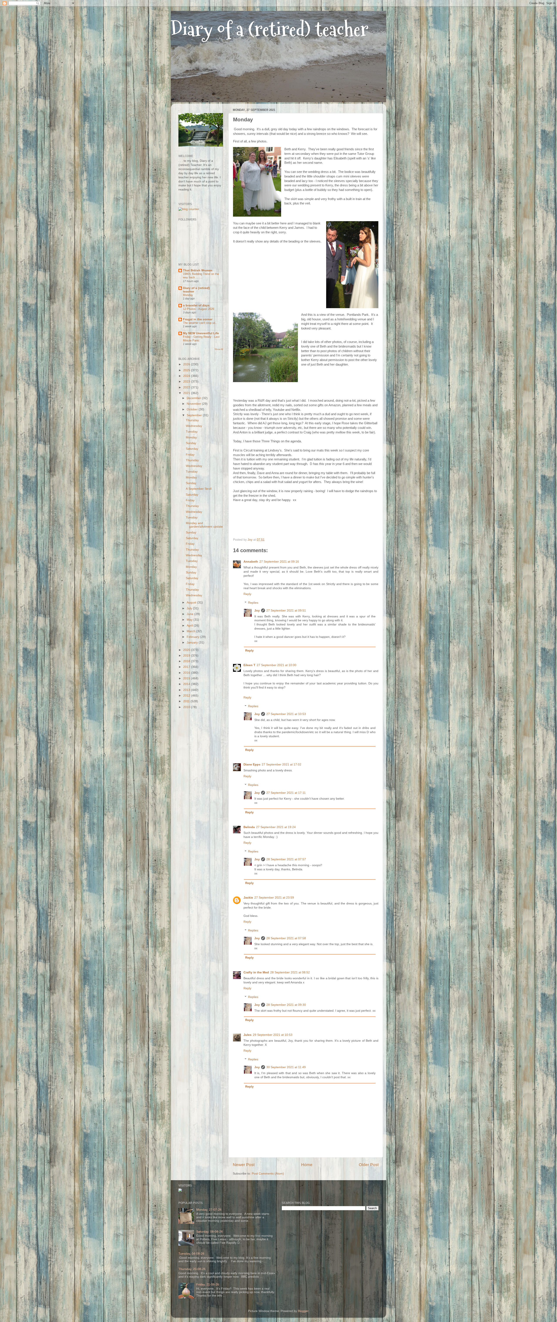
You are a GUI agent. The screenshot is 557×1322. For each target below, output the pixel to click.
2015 (187, 678)
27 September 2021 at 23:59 (274, 897)
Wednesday (194, 426)
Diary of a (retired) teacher (270, 29)
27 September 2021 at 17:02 (281, 764)
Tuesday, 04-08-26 (191, 1253)
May (190, 619)
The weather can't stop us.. (200, 322)
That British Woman (197, 270)
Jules (247, 1034)
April (190, 625)
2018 (187, 661)
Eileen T (249, 665)
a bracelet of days (196, 305)
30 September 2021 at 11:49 (286, 1067)
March (191, 631)
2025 (187, 370)
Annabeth (250, 561)
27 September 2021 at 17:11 (286, 792)
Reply (247, 594)
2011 (187, 701)
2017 (187, 667)
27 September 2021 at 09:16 (279, 561)
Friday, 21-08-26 (207, 1284)
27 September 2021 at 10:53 (286, 714)
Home (306, 1164)
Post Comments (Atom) (268, 1173)
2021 (187, 393)
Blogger (303, 1311)
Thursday (192, 420)
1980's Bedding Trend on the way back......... (201, 275)
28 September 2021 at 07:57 (286, 859)
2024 (187, 376)
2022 (187, 387)
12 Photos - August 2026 (198, 309)
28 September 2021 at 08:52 (290, 972)
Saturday (192, 448)
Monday (188, 295)
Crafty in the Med (256, 972)
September (195, 415)
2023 (187, 381)
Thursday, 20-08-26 (192, 1269)
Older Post (369, 1164)
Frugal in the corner (197, 319)
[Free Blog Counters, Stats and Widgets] (180, 1191)
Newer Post (244, 1164)
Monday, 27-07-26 (208, 1209)
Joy (257, 610)
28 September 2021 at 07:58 (286, 938)
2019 (187, 655)
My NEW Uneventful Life (201, 333)
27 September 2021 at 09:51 (286, 610)
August (192, 602)
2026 (187, 364)
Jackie (248, 897)
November (194, 403)
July (190, 608)
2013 (187, 690)
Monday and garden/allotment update (204, 524)
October (193, 409)
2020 (187, 650)
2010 (187, 707)
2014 (187, 684)
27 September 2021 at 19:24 (276, 827)
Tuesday (192, 431)
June (190, 614)
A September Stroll (198, 488)
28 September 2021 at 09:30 (286, 1004)
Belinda (249, 827)
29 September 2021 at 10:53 (272, 1034)
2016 (187, 672)
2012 (187, 695)
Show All (219, 349)
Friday (190, 454)
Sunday (191, 443)
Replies (253, 602)
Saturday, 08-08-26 (209, 1231)
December (194, 398)
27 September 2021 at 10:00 (276, 665)
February (193, 636)
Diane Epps (251, 764)
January (193, 642)
